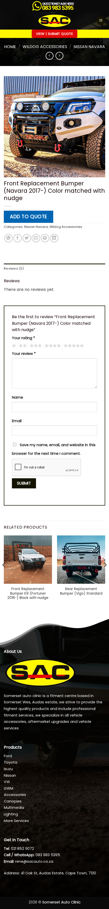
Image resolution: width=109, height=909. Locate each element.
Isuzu (8, 768)
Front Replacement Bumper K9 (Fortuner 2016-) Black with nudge (27, 593)
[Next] (105, 575)
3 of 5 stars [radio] (35, 345)
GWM (8, 788)
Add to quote (28, 216)
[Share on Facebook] (17, 238)
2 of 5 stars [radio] (22, 345)
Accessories (15, 794)
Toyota (10, 762)
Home (10, 47)
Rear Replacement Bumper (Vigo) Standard (81, 591)
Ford (8, 756)
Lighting (11, 814)
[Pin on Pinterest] (45, 238)
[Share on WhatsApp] (8, 238)
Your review (24, 353)
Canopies (13, 801)
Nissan (10, 775)
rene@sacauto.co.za (34, 861)
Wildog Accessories (45, 47)
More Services (16, 820)
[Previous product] (59, 56)
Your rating (23, 337)
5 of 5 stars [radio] (73, 345)
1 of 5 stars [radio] (13, 345)
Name (17, 397)
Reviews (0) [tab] (14, 268)
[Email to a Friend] (36, 238)
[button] (101, 20)
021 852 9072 (22, 848)
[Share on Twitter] (27, 238)
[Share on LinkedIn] (54, 238)
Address (11, 873)
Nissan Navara (89, 47)
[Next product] (49, 56)
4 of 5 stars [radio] (52, 345)
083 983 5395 (47, 854)
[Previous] (4, 575)
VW (7, 781)
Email (17, 420)
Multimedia (14, 807)
